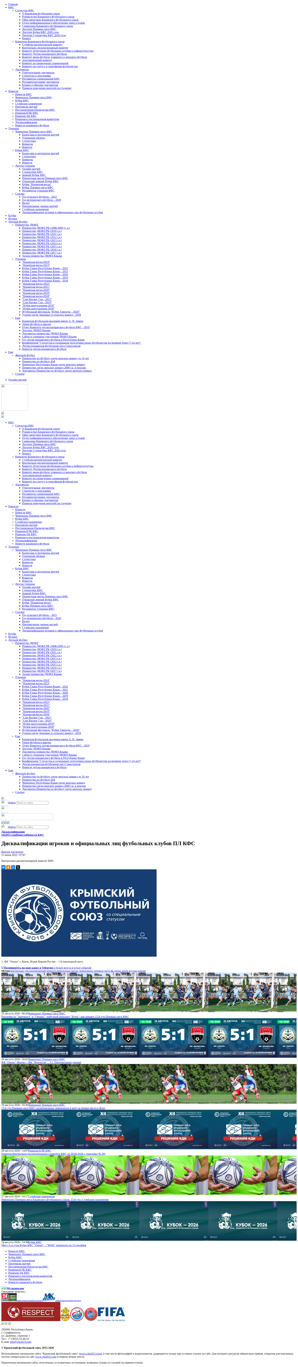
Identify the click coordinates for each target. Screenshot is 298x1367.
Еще (17, 317)
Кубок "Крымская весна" (37, 184)
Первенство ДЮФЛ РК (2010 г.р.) (42, 231)
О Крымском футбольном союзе (41, 13)
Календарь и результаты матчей (40, 134)
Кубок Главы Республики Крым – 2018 (45, 280)
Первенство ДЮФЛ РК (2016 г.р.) (42, 249)
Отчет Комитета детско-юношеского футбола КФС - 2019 (56, 327)
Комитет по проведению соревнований (45, 63)
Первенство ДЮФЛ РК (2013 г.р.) (42, 240)
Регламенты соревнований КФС (41, 78)
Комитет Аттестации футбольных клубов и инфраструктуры (57, 50)
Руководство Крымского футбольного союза (48, 16)
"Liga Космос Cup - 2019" (37, 302)
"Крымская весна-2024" (36, 262)
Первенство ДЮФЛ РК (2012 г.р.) (42, 237)
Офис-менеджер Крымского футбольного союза (50, 19)
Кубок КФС (22, 100)
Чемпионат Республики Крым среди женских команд (53, 364)
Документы (22, 69)
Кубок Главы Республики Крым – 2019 (45, 277)
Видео (25, 203)
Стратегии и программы (36, 75)
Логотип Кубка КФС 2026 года (40, 32)
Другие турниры (25, 165)
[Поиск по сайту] (2, 798)
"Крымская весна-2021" (36, 286)
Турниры (13, 128)
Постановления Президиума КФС (35, 109)
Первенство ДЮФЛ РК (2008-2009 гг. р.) (46, 227)
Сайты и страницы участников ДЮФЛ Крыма (49, 336)
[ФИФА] (111, 1320)
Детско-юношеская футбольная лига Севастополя (51, 345)
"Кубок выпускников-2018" (38, 308)
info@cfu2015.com (20, 1341)
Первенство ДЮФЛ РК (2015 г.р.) (42, 246)
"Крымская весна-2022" (36, 283)
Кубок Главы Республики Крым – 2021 (45, 271)
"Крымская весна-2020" (36, 290)
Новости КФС (23, 94)
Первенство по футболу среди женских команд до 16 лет (55, 358)
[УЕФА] (91, 1320)
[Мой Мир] (13, 867)
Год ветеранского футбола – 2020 (41, 199)
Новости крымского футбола (32, 125)
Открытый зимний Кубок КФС (40, 181)
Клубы (12, 215)
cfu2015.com (8, 834)
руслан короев (137, 970)
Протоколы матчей (26, 106)
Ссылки (19, 193)
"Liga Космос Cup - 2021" (37, 299)
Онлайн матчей (31, 168)
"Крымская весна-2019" (36, 293)
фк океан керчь (119, 970)
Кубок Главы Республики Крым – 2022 (45, 268)
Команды (27, 144)
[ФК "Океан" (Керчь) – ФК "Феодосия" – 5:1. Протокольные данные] (35, 1056)
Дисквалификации (26, 122)
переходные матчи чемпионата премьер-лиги (83, 970)
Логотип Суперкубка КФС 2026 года (44, 35)
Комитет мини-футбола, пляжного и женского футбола (54, 57)
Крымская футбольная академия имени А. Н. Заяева (52, 321)
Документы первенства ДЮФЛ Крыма (45, 333)
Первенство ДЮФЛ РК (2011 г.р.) (42, 234)
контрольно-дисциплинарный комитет (33, 970)
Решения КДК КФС (26, 112)
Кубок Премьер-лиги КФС (37, 187)
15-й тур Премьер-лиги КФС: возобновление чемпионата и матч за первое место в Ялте (53, 1108)
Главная (13, 4)
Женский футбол (25, 355)
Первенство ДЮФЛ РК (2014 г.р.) (42, 243)
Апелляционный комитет (37, 60)
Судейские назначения (28, 103)
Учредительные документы (38, 72)
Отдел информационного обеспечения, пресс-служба (53, 22)
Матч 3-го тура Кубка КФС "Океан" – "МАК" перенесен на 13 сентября (43, 1245)
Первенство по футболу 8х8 (38, 361)
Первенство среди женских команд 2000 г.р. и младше (54, 367)
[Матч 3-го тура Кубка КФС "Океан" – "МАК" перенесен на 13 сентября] (35, 1239)
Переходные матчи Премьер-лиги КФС (45, 178)
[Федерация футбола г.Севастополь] (77, 1320)
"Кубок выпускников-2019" (38, 305)
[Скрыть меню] (2, 822)
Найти (12, 802)
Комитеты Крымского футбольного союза (39, 41)
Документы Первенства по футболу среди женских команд (57, 370)
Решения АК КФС (26, 116)
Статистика (29, 140)
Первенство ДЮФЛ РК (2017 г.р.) (42, 252)
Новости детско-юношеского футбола (44, 349)
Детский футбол (17, 221)
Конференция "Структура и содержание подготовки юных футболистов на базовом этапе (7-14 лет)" (81, 342)
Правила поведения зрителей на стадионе (46, 88)
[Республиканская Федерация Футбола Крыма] (65, 1320)
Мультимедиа (15, 1288)
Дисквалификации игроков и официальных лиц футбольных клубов (62, 212)
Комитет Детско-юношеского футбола (44, 53)
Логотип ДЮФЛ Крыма (36, 330)
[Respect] (30, 1320)
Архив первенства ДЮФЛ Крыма (42, 255)
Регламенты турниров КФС (38, 190)
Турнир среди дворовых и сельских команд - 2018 (51, 314)
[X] (18, 867)
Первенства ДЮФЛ (26, 224)
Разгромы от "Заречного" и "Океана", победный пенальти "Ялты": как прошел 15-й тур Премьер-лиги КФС (65, 1016)
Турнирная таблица (33, 137)
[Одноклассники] (8, 867)
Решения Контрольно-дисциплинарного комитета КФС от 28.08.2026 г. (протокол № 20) (53, 1153)
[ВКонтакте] (3, 867)
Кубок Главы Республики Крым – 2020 (45, 274)
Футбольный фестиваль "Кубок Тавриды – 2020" (51, 311)
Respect (26, 38)
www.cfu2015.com (90, 1353)
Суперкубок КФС (32, 171)
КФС (11, 7)
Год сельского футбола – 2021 (39, 196)
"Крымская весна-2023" (36, 265)
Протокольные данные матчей (40, 206)
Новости (13, 91)
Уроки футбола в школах (36, 324)
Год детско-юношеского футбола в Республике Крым (53, 339)
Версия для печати (12, 851)
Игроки (12, 218)
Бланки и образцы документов (40, 85)
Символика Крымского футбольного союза (47, 26)
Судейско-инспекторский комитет (42, 44)
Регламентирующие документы (40, 81)
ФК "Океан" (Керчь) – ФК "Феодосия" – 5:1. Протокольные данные (41, 1062)
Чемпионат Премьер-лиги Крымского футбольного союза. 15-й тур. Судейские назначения (54, 1199)
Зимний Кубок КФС (34, 175)
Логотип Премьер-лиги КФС (39, 29)
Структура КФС (24, 10)
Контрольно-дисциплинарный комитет (45, 47)
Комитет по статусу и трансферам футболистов (50, 66)
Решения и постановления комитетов (37, 119)
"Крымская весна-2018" (36, 296)
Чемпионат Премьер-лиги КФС (33, 97)
